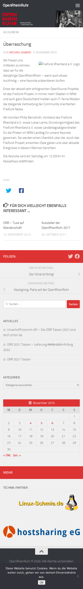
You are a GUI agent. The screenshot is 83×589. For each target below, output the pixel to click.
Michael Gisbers (20, 52)
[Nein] (78, 576)
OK (42, 582)
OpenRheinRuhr (16, 5)
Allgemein (11, 32)
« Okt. (7, 455)
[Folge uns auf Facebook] (77, 256)
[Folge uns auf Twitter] (70, 256)
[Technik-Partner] (41, 513)
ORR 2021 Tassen (19, 359)
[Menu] (77, 5)
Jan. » (17, 455)
